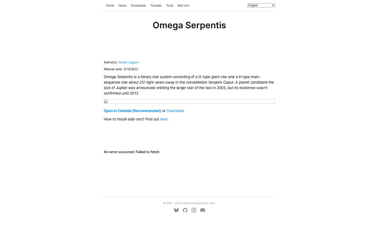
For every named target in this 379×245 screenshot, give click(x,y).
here (164, 119)
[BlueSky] (176, 210)
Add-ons (183, 5)
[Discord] (202, 210)
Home (110, 5)
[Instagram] (194, 210)
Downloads (138, 5)
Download (175, 111)
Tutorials (156, 5)
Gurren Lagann (128, 62)
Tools (169, 5)
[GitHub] (185, 210)
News (123, 5)
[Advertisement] (189, 48)
